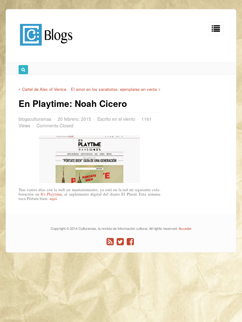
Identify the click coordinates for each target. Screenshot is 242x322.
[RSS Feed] (110, 241)
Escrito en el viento (116, 119)
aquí (53, 198)
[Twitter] (120, 241)
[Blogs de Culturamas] (46, 48)
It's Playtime (51, 194)
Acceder (185, 228)
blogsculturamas (35, 119)
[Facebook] (130, 241)
